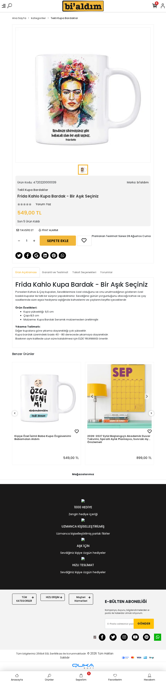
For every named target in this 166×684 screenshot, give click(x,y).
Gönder (143, 624)
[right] (151, 413)
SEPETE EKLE (58, 240)
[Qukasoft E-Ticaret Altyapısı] (83, 666)
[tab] (26, 272)
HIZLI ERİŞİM (52, 597)
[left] (14, 413)
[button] (92, 396)
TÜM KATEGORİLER (24, 599)
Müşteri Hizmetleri (80, 599)
